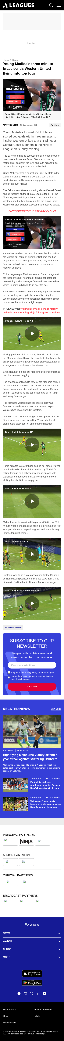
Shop (5, 1016)
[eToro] (26, 862)
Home (6, 60)
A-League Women (13, 627)
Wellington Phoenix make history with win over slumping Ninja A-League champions (45, 804)
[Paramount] (26, 902)
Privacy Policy (31, 672)
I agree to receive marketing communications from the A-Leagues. (32, 677)
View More (56, 709)
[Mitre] (10, 882)
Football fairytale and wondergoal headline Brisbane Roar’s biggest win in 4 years (45, 785)
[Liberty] (10, 862)
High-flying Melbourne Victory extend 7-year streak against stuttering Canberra (30, 757)
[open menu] (59, 5)
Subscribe (32, 687)
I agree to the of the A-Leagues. (33, 672)
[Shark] (42, 841)
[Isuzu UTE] (10, 841)
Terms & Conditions (42, 1009)
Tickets (36, 1016)
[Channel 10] (10, 902)
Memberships (9, 1022)
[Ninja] (26, 841)
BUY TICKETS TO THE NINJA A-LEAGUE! (32, 211)
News (15, 60)
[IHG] (26, 882)
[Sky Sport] (42, 902)
